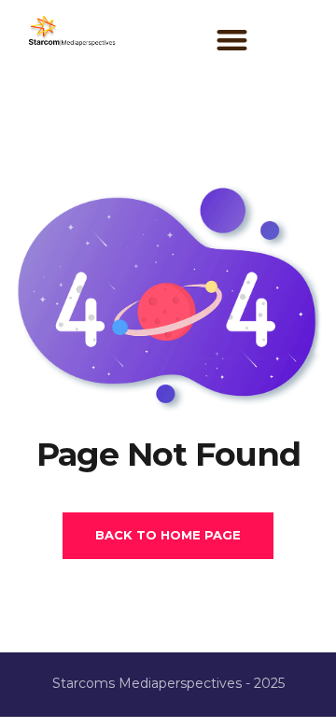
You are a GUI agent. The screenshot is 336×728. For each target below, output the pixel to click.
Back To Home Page (168, 534)
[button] (232, 40)
